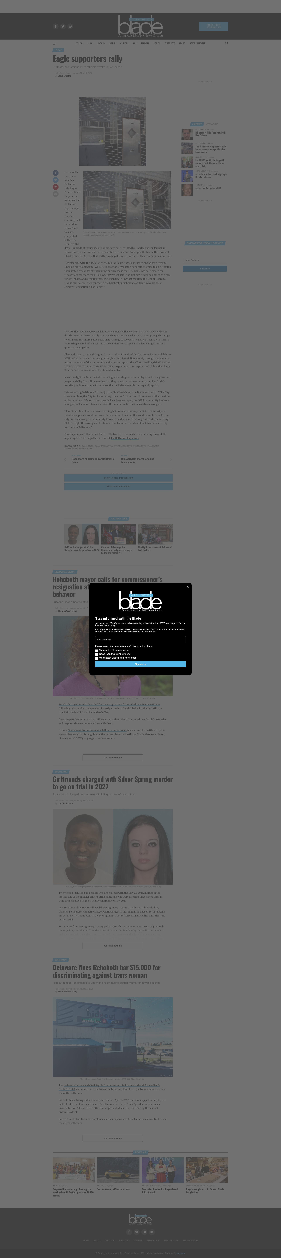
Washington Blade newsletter (114, 650)
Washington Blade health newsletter (117, 658)
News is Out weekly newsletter (115, 654)
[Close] (188, 587)
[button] (140, 652)
